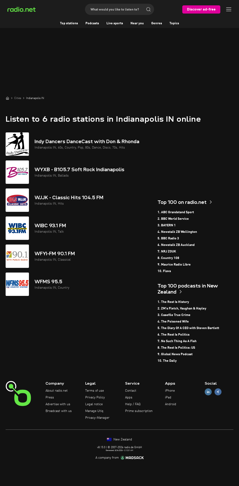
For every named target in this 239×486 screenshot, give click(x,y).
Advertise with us (58, 404)
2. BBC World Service (173, 218)
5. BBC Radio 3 (168, 238)
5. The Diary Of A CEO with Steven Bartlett (188, 328)
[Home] (7, 98)
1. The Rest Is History (173, 302)
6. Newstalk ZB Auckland (176, 245)
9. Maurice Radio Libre (174, 264)
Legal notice (94, 404)
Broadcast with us (59, 411)
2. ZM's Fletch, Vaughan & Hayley (182, 308)
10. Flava (164, 271)
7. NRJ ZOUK (167, 251)
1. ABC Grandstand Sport (176, 212)
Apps (128, 397)
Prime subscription (139, 411)
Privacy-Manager (97, 417)
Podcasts (92, 23)
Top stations (69, 23)
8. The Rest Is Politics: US (176, 347)
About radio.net (57, 390)
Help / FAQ (133, 404)
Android (170, 404)
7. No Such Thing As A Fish (177, 341)
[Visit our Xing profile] (218, 392)
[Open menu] (229, 9)
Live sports (114, 23)
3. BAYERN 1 (167, 225)
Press (50, 397)
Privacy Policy (95, 397)
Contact (130, 390)
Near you (137, 23)
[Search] (148, 9)
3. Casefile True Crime (174, 315)
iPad (168, 397)
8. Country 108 (168, 258)
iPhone (170, 390)
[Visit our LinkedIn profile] (208, 392)
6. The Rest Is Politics (174, 334)
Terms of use (94, 390)
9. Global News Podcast (175, 354)
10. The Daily (167, 360)
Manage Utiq (94, 411)
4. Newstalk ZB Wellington (177, 232)
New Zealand (122, 439)
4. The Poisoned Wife (173, 321)
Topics (174, 23)
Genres (156, 23)
